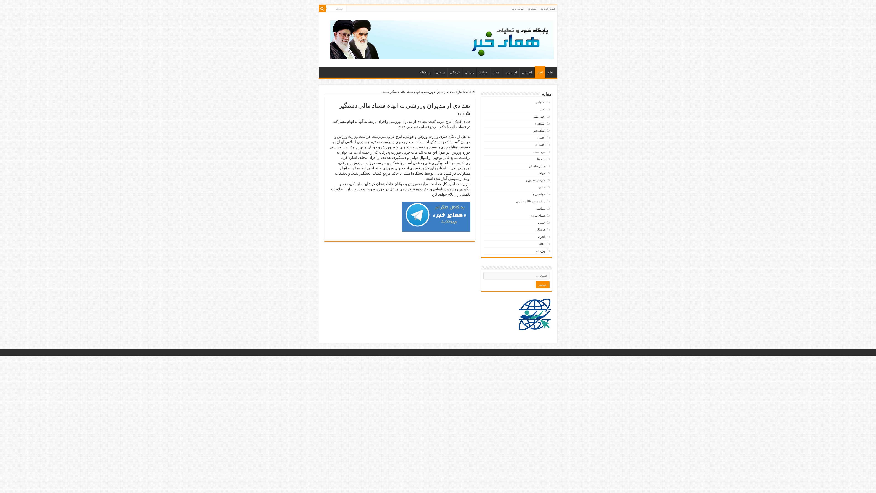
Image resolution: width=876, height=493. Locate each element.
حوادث (483, 72)
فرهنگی (455, 72)
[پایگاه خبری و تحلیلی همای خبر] (442, 38)
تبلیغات (532, 8)
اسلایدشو (539, 130)
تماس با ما (518, 8)
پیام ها (541, 159)
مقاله (542, 244)
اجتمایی (527, 72)
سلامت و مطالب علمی (530, 201)
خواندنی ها (538, 194)
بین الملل (539, 152)
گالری (541, 237)
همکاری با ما (548, 8)
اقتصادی (540, 145)
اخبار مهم (511, 72)
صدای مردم (538, 215)
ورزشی (469, 72)
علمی (541, 222)
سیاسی (440, 72)
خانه (550, 72)
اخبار (540, 72)
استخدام (540, 123)
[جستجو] (322, 8)
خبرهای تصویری (535, 180)
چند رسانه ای (537, 166)
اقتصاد (496, 72)
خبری (542, 187)
